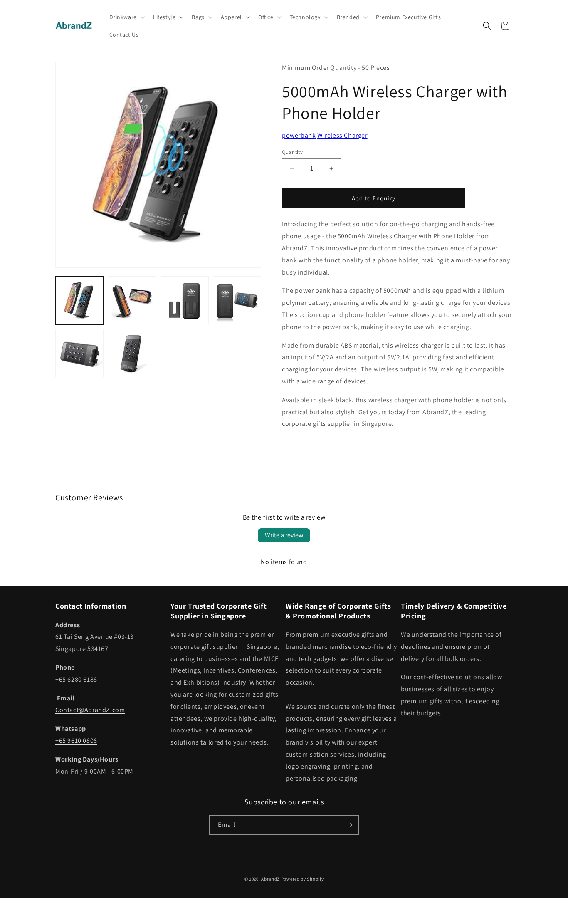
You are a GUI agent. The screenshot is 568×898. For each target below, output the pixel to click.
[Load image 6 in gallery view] (132, 353)
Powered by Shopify (302, 879)
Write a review (284, 535)
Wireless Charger (342, 135)
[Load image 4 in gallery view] (237, 300)
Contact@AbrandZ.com (90, 709)
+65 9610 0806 (76, 740)
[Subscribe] (349, 825)
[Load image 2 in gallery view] (132, 300)
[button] (126, 17)
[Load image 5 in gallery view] (79, 353)
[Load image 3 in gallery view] (185, 300)
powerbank (299, 135)
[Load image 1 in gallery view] (79, 300)
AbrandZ (270, 879)
